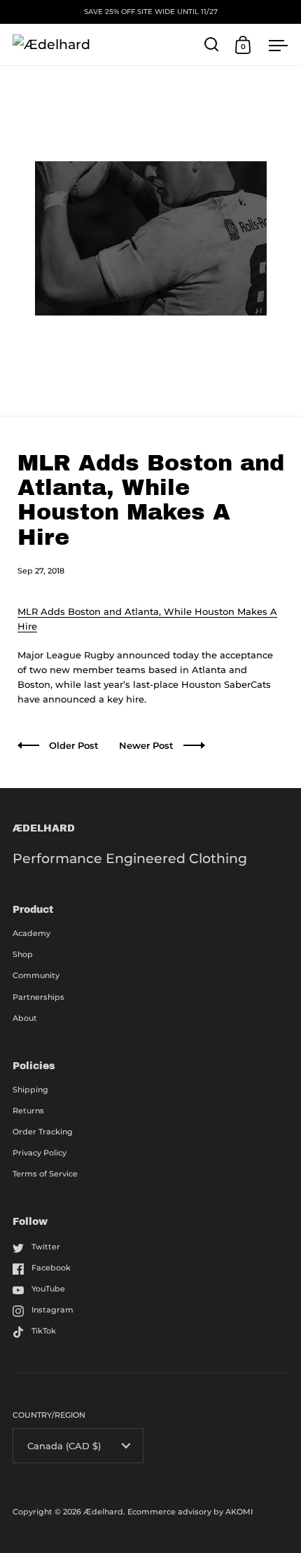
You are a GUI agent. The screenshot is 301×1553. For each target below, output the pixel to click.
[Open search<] (211, 44)
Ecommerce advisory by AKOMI (190, 1512)
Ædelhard (103, 1512)
